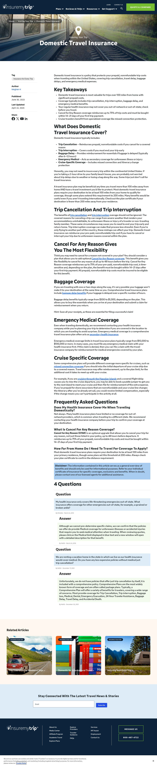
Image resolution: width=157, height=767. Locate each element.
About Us (53, 727)
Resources (92, 9)
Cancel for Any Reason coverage (108, 258)
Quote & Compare (140, 7)
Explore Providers (74, 728)
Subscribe (101, 705)
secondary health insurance (104, 334)
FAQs (72, 738)
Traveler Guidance (73, 733)
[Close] (153, 760)
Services (94, 727)
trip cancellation (78, 214)
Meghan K (16, 89)
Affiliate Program (56, 734)
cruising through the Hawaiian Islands (97, 378)
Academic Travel (55, 737)
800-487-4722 (131, 737)
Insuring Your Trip (25, 21)
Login (109, 5)
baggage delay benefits (74, 292)
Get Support (108, 9)
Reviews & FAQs (74, 9)
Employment (96, 734)
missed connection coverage (69, 366)
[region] (78, 761)
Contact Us (118, 5)
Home (11, 21)
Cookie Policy (21, 763)
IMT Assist (95, 730)
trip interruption (100, 214)
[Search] (122, 8)
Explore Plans (54, 741)
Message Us (131, 729)
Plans (58, 9)
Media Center (54, 730)
